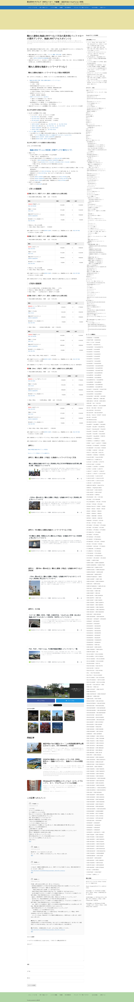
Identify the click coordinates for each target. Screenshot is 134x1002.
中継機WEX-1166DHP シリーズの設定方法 (97, 254)
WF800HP (89, 621)
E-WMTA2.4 (97, 440)
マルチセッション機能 (92, 233)
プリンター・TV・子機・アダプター (81, 7)
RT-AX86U (103, 529)
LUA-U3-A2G (102, 473)
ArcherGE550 (90, 393)
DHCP (89, 202)
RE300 (93, 508)
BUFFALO (34, 40)
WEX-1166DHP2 (99, 604)
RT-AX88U (98, 532)
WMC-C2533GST (91, 689)
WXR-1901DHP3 (91, 841)
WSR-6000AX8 (90, 806)
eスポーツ (88, 119)
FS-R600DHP (90, 447)
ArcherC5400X (98, 391)
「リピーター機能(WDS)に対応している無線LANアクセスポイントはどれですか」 (53, 135)
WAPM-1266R (33, 42)
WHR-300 (97, 644)
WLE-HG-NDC (76, 42)
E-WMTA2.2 (96, 438)
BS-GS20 (94, 408)
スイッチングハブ (90, 289)
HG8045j (96, 454)
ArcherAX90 (90, 363)
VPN (89, 217)
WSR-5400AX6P (91, 801)
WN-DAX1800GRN (91, 710)
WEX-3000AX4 (97, 614)
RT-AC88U (103, 525)
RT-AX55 (89, 527)
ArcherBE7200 (99, 386)
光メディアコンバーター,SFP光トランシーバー (96, 316)
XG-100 (89, 869)
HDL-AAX (101, 450)
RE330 (103, 508)
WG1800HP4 (90, 635)
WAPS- (44, 42)
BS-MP (99, 415)
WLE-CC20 (31, 313)
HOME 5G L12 (90, 459)
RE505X (99, 511)
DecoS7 (89, 429)
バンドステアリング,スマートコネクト (96, 229)
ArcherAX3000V (99, 365)
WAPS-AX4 (89, 583)
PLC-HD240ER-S (91, 501)
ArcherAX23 (90, 354)
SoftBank (88, 135)
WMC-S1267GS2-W (91, 694)
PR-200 (98, 501)
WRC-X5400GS (90, 761)
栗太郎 (35, 879)
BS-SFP (89, 417)
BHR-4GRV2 (103, 401)
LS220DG (89, 466)
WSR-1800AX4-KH (91, 778)
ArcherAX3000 (90, 365)
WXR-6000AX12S (101, 851)
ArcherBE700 (100, 379)
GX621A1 (95, 450)
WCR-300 (89, 588)
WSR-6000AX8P (100, 806)
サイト (28, 978)
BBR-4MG (102, 398)
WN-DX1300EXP (100, 717)
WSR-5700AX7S (100, 804)
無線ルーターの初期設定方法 (94, 164)
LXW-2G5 (89, 483)
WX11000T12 (97, 832)
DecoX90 (89, 433)
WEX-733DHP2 (98, 600)
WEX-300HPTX (90, 597)
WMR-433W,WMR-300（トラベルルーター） (96, 170)
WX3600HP (97, 825)
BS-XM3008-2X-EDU (92, 419)
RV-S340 (94, 544)
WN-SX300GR (98, 724)
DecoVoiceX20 (96, 429)
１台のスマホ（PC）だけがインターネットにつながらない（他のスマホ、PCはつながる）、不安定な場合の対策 (96, 53)
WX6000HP (97, 829)
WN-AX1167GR (99, 701)
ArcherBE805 (90, 382)
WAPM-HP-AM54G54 (92, 576)
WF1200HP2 (96, 621)
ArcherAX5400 (99, 368)
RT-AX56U (95, 527)
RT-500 (99, 522)
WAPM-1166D (95, 560)
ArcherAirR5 (97, 349)
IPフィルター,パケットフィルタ (94, 205)
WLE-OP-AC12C (90, 670)
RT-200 (89, 522)
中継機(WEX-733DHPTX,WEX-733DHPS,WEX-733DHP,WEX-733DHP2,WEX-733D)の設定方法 (96, 251)
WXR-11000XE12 (91, 853)
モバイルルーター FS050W (92, 194)
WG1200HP (97, 623)
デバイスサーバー (91, 225)
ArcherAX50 (90, 356)
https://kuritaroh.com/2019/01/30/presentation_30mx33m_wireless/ (48, 870)
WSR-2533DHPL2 (102, 787)
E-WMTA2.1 (89, 438)
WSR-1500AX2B (91, 773)
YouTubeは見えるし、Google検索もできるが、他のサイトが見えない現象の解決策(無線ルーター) (96, 58)
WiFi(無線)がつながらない (92, 161)
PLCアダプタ (89, 153)
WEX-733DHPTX (100, 602)
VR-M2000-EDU (99, 555)
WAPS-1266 (49, 42)
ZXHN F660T (98, 872)
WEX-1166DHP (90, 604)
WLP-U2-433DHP (91, 682)
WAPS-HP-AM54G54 (92, 586)
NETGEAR (88, 132)
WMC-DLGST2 (100, 689)
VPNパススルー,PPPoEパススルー (95, 218)
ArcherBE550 (98, 377)
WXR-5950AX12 (91, 848)
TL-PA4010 (102, 546)
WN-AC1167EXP (91, 701)
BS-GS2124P (90, 412)
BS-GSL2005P (35, 120)
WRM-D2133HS (90, 764)
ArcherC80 (95, 389)
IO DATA (88, 122)
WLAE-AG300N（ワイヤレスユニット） (95, 169)
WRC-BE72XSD (90, 750)
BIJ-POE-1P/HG (36, 118)
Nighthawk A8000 (97, 487)
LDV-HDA (95, 461)
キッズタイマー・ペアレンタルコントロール (97, 220)
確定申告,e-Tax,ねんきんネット (93, 109)
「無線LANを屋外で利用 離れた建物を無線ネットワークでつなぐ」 (45, 80)
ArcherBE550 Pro (91, 379)
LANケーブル (89, 128)
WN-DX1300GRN (91, 719)
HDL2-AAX (94, 452)
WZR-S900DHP (90, 867)
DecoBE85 (96, 424)
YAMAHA (88, 276)
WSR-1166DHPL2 (100, 771)
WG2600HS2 (90, 644)
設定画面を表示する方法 (92, 273)
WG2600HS (97, 642)
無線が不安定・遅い (91, 270)
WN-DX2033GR (100, 719)
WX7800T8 (89, 832)
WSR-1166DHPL (91, 771)
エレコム (88, 279)
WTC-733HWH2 (99, 813)
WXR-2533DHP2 (91, 844)
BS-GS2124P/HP (99, 412)
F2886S (104, 443)
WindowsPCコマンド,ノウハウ (93, 101)
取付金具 (40, 184)
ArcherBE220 (90, 375)
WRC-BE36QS (100, 745)
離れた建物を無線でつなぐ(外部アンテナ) (67, 40)
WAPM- (28, 42)
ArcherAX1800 (97, 363)
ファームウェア (90, 186)
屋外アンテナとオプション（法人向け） (39, 96)
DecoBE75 (89, 424)
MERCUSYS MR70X (91, 485)
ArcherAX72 (89, 358)
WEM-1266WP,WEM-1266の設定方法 (96, 324)
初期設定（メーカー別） (94, 165)
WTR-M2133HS (90, 820)
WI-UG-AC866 (100, 661)
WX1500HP (98, 820)
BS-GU (94, 415)
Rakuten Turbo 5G (91, 506)
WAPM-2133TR (98, 567)
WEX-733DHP (90, 600)
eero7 (93, 443)
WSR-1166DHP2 (98, 766)
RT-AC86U (96, 525)
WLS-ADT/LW (96, 684)
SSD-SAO (96, 546)
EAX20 (103, 440)
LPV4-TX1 (101, 461)
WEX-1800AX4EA (100, 611)
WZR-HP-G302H (91, 865)
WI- (97, 651)
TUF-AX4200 (90, 553)
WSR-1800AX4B (101, 778)
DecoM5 (95, 426)
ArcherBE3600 (90, 384)
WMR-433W (96, 696)
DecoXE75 (89, 436)
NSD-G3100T (98, 492)
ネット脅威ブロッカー (92, 228)
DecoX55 (95, 431)
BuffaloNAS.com (91, 143)
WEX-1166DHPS (90, 609)
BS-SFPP (94, 417)
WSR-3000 (89, 792)
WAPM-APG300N (100, 569)
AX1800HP (89, 398)
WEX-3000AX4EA (91, 616)
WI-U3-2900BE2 (91, 661)
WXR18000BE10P (91, 855)
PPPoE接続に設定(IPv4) (92, 154)
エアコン (89, 286)
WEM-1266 (97, 590)
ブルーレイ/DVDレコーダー (92, 292)
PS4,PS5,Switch (91, 183)
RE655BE (94, 515)
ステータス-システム (91, 178)
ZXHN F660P (90, 872)
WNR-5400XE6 (99, 729)
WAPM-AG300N (90, 569)
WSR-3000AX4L (98, 792)
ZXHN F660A (95, 869)
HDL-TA (89, 452)
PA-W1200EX (90, 497)
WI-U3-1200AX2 (99, 656)
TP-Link (87, 138)
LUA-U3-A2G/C (90, 476)
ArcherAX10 (89, 351)
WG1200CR (89, 623)
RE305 (98, 508)
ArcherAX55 (97, 356)
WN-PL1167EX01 (99, 722)
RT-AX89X (89, 534)
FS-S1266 (97, 447)
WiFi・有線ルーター (44, 7)
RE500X (94, 511)
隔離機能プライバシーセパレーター (95, 241)
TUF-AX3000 (98, 551)
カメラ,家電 (89, 287)
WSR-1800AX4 (99, 776)
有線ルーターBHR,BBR (91, 265)
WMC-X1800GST (102, 694)
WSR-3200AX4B (91, 797)
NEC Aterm (88, 130)
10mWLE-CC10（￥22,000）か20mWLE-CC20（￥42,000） (55, 162)
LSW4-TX (95, 471)
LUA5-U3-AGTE (90, 480)
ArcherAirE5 (89, 349)
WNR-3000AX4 (90, 729)
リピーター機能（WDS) (34, 131)
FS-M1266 (103, 445)
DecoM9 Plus (102, 426)
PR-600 (94, 504)
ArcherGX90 (90, 396)
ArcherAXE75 (90, 372)
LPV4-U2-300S (90, 464)
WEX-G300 (89, 619)
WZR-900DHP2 (90, 860)
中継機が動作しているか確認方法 (95, 258)
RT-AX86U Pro (90, 532)
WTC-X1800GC (90, 818)
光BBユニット (96, 874)
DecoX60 (101, 431)
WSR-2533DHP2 (100, 783)
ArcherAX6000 (90, 370)
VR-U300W (96, 558)
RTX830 (103, 541)
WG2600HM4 (90, 640)
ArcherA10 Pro (97, 344)
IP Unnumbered (91, 204)
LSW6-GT (102, 471)
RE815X (94, 518)
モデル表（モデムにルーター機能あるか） (95, 108)
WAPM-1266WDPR (39, 42)
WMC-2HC (89, 686)
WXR (103, 832)
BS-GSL (89, 415)
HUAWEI (88, 120)
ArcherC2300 (90, 391)
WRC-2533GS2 (100, 743)
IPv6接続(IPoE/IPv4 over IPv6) (93, 125)
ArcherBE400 (98, 375)
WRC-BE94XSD (90, 752)
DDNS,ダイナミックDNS (93, 197)
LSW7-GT (89, 473)
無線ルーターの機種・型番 (92, 271)
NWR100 (97, 494)
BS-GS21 (100, 408)
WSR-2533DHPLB (91, 790)
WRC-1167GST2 (90, 738)
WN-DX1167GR (90, 715)
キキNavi (89, 874)
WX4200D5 (89, 827)
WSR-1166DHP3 (91, 769)
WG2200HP (97, 637)
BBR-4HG (96, 398)
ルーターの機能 (54, 7)
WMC (103, 684)
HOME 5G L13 (98, 459)
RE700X (100, 515)
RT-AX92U (96, 534)
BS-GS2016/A (90, 410)
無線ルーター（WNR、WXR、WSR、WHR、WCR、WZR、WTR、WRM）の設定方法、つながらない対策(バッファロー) (97, 49)
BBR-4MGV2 (90, 401)
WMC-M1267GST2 (91, 691)
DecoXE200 (96, 436)
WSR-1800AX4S (100, 780)
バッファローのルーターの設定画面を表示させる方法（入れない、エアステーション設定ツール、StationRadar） (97, 70)
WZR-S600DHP (100, 865)
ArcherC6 (89, 389)
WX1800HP (89, 822)
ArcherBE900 (98, 382)
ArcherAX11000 (99, 370)
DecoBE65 (100, 422)
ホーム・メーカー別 (33, 7)
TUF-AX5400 (98, 553)
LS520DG (102, 466)
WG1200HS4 (90, 633)
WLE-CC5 (30, 211)
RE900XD (89, 520)
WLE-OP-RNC (29, 43)
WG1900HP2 (90, 637)
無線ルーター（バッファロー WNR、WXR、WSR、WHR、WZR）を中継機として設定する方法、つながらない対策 (96, 78)
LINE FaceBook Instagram (92, 95)
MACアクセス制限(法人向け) (93, 306)
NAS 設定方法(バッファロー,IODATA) (95, 145)
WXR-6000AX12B (100, 848)
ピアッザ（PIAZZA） (91, 106)
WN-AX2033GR (90, 705)
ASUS (87, 112)
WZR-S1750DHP (100, 867)
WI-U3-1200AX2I (91, 658)
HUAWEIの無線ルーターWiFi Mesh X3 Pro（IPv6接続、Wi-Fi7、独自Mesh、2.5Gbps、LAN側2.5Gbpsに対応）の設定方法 (96, 899)
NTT (87, 133)
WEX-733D (98, 597)
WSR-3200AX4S (100, 797)
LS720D (94, 468)
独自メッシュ (88, 321)
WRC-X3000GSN (91, 759)
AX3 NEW (103, 396)
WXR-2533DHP (100, 841)
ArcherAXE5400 (98, 372)
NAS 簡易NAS (68, 7)
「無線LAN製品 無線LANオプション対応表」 (38, 449)
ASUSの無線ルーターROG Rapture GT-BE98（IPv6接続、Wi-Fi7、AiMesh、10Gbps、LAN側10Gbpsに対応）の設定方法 (96, 905)
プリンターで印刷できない (92, 191)
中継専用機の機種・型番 (93, 244)
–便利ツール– (103, 7)
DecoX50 (89, 431)
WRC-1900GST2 (91, 743)
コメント (29, 944)
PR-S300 (100, 504)
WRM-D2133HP (99, 761)
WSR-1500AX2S (91, 776)
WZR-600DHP (98, 858)
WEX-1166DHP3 (90, 607)
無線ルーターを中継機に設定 (95, 263)
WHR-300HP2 (98, 647)
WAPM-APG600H (91, 572)
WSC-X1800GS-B (100, 764)
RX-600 (100, 544)
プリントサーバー (90, 294)
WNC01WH (98, 726)
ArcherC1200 (103, 389)
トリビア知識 (89, 104)
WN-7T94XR (98, 698)
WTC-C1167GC (99, 815)
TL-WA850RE (90, 548)
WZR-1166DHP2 (100, 860)
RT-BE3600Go (97, 539)
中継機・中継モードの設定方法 (94, 260)
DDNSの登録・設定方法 (94, 201)
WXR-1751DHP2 (90, 836)
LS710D (89, 468)
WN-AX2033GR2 (100, 705)
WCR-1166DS (90, 590)
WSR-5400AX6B (100, 799)
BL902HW (89, 405)
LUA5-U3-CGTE (100, 480)
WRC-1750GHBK (100, 738)
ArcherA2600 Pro (99, 347)
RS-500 (101, 520)
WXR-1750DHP (90, 834)
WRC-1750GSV (100, 740)
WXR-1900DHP (100, 836)
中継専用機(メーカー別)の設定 (95, 262)
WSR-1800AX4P (91, 780)
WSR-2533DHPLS (101, 790)
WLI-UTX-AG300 (100, 677)
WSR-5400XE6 (90, 804)
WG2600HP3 (98, 640)
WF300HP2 (103, 619)
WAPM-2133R (90, 567)
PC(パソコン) (90, 181)
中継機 (61, 7)
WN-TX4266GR (90, 726)
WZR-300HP (100, 855)
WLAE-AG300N (90, 663)
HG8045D (89, 454)
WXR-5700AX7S (100, 846)
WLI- (88, 672)
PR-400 (104, 501)
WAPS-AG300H (90, 581)
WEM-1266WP (90, 593)
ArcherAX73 (97, 358)
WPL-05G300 (100, 731)
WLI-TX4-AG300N (95, 672)
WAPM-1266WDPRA (91, 565)
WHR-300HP (90, 647)
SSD (87, 137)
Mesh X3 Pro (101, 485)
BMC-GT (96, 405)
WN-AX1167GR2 (101, 703)
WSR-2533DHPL (100, 785)
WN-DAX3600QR (102, 710)
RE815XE (100, 518)
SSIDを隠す (90, 213)
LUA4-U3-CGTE (100, 478)
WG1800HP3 (98, 633)
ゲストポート (90, 223)
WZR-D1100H (100, 862)
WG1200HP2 (90, 626)
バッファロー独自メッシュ (92, 322)
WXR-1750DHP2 (100, 834)
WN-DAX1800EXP (91, 708)
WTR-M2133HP (99, 818)
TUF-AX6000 (90, 555)
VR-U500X (103, 558)
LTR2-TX (95, 473)
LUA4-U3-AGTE (90, 478)
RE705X (89, 518)
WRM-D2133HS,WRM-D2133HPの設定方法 (97, 326)
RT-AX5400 (90, 539)
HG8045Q (102, 454)
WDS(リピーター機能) (56, 40)
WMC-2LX (96, 686)
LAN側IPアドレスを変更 (93, 207)
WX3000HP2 (90, 825)
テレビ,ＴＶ (89, 290)
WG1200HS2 (90, 630)
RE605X (99, 513)
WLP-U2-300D (101, 679)
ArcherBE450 (90, 377)
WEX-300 (98, 593)
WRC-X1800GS (97, 754)
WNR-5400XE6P (91, 731)
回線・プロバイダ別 (93, 167)
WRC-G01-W (99, 752)
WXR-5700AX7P (91, 846)
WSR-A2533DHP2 (91, 175)
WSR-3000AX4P (91, 794)
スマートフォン (91, 185)
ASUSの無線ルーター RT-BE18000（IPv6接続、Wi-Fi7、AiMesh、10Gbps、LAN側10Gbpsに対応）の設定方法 (96, 892)
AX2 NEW (97, 396)
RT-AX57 (102, 527)
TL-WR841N (90, 551)
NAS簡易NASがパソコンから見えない (96, 146)
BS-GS (88, 408)
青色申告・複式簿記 (91, 111)
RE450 (88, 511)
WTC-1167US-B (90, 815)
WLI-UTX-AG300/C (91, 679)
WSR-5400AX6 (90, 799)
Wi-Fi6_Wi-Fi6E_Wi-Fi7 (92, 156)
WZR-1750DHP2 (91, 862)
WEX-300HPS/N (99, 595)
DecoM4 (89, 426)
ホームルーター (90, 193)
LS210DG (98, 464)
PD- (96, 497)
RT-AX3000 (97, 536)
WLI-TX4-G (89, 675)
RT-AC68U (89, 525)
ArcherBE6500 (90, 386)
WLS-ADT (89, 684)
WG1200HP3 (98, 626)
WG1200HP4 (90, 628)
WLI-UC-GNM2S (91, 677)
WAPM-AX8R (90, 574)
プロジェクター (90, 295)
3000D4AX (89, 337)
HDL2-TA (101, 452)
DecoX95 (95, 433)
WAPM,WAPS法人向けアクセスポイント (44, 40)
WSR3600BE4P (90, 811)
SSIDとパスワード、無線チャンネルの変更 (96, 210)
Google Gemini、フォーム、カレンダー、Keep (97, 92)
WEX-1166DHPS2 (100, 609)
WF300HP (96, 619)
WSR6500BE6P (99, 811)
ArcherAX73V (90, 361)
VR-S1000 (89, 558)
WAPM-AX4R (100, 572)
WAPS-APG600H (100, 581)
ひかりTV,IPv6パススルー (92, 177)
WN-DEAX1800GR (101, 712)
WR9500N (89, 733)
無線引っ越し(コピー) (92, 239)
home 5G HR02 (99, 457)
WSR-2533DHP (90, 783)
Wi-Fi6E (89, 157)
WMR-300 (89, 696)
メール (28, 971)
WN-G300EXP (90, 722)
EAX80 (88, 443)
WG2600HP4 (90, 642)
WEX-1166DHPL (100, 607)
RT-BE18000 (90, 541)
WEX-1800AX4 (90, 611)
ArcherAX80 (98, 361)
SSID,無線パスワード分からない (94, 162)
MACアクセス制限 (91, 209)
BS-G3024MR (102, 405)
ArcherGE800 (98, 393)
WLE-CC (59, 42)
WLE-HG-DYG (70, 42)
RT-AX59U (89, 529)
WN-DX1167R (99, 715)
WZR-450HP (90, 858)
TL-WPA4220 (98, 548)
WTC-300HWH (90, 813)
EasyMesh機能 (89, 116)
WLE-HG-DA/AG (65, 42)
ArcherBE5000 (99, 384)
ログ (89, 234)
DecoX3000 (102, 433)
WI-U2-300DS (90, 654)
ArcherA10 (89, 344)
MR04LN (89, 487)
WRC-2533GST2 (91, 745)
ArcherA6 (98, 342)
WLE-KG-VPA (31, 220)
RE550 (88, 513)
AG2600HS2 (98, 340)
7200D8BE (96, 337)
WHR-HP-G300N (91, 651)
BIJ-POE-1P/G (35, 116)
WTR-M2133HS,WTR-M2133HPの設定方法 (97, 329)
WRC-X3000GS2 (100, 757)
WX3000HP (97, 822)
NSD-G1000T (90, 490)
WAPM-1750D (101, 565)
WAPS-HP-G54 (102, 586)
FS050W (104, 447)
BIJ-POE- (79, 40)
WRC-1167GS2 (100, 736)
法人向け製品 (94, 7)
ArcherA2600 (90, 347)
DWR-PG (103, 436)
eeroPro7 (99, 443)
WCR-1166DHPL (97, 588)
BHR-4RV (89, 403)
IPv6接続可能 (90, 127)
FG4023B (89, 445)
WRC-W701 (89, 754)
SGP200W (89, 546)
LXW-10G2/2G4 (96, 483)
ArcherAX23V (97, 354)
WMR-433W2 (90, 698)
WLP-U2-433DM (101, 682)
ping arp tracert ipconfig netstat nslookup (96, 98)
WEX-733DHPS (90, 602)
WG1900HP (97, 635)
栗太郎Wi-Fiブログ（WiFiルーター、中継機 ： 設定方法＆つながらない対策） (56, 2)
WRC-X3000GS (90, 757)
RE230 (88, 508)
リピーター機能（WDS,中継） (55, 54)
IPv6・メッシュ (89, 124)
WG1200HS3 (98, 630)
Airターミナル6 (90, 342)
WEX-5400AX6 (100, 616)
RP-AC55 (95, 520)
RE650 (88, 515)
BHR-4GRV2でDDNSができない (95, 199)
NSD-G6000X (90, 494)
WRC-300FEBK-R (98, 733)
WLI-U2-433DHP (98, 675)
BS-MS (104, 415)
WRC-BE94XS (99, 750)
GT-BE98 (89, 450)
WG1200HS (97, 628)
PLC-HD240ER (96, 499)
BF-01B (96, 401)
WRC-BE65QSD (100, 747)
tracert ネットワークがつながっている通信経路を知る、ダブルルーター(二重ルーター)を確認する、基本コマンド (97, 82)
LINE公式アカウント (91, 96)
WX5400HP (97, 827)
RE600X (94, 513)
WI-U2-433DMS (99, 654)
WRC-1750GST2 (91, 740)
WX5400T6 (89, 829)
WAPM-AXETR (98, 574)
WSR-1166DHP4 (100, 769)
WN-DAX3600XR (91, 712)
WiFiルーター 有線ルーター (91, 140)
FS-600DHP (96, 445)
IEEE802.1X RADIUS (91, 305)
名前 (28, 964)
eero (87, 117)
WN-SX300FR (90, 724)
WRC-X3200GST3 (101, 759)
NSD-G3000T (90, 492)
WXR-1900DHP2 (91, 839)
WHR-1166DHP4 (91, 649)
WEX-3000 (89, 614)
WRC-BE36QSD (90, 747)
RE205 (103, 506)
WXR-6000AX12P (91, 851)
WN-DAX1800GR (101, 708)
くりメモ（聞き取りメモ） (92, 103)
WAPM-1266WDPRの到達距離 (40, 58)
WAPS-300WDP (55, 42)
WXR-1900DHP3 (100, 839)
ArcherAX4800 (90, 368)
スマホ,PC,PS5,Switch (92, 180)
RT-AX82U (96, 529)
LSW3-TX (100, 468)
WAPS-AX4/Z (97, 583)
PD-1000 (101, 497)
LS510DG (95, 466)
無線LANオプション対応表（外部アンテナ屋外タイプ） (51, 150)
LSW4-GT (89, 471)
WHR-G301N (100, 649)
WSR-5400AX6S (100, 801)
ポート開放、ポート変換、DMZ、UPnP (96, 231)
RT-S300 (97, 541)
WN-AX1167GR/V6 (91, 703)
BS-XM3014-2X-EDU (92, 422)
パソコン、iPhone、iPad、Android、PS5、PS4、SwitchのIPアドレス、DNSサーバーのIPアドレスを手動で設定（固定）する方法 (97, 44)
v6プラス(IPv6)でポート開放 (94, 215)
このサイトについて (90, 278)
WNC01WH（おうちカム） (92, 173)
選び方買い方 (89, 274)
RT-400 (94, 522)
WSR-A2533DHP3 (101, 808)
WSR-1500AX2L (100, 773)
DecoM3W (103, 424)
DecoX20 (103, 429)
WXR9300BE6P (100, 853)
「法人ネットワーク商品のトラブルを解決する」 (38, 453)
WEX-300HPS (90, 595)
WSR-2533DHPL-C (91, 787)
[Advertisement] (67, 20)
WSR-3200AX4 (100, 794)
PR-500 (89, 504)
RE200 (98, 506)
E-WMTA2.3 (89, 440)
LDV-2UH (89, 461)
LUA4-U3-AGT (99, 476)
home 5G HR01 (90, 457)
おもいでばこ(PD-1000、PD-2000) (95, 148)
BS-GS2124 (98, 410)
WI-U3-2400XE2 (100, 658)
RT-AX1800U (90, 536)
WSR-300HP (90, 766)
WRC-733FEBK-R (91, 736)
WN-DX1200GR (90, 717)
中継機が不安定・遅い (92, 257)
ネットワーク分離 (91, 226)
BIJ (76, 40)
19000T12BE (90, 340)
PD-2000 (89, 499)
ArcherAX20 (97, 351)
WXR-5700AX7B (100, 844)
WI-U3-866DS (90, 656)
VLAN (88, 308)
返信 (30, 841)
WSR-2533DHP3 (91, 785)
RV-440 (89, 544)
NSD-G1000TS (98, 490)
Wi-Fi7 (89, 159)
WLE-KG (81, 42)
